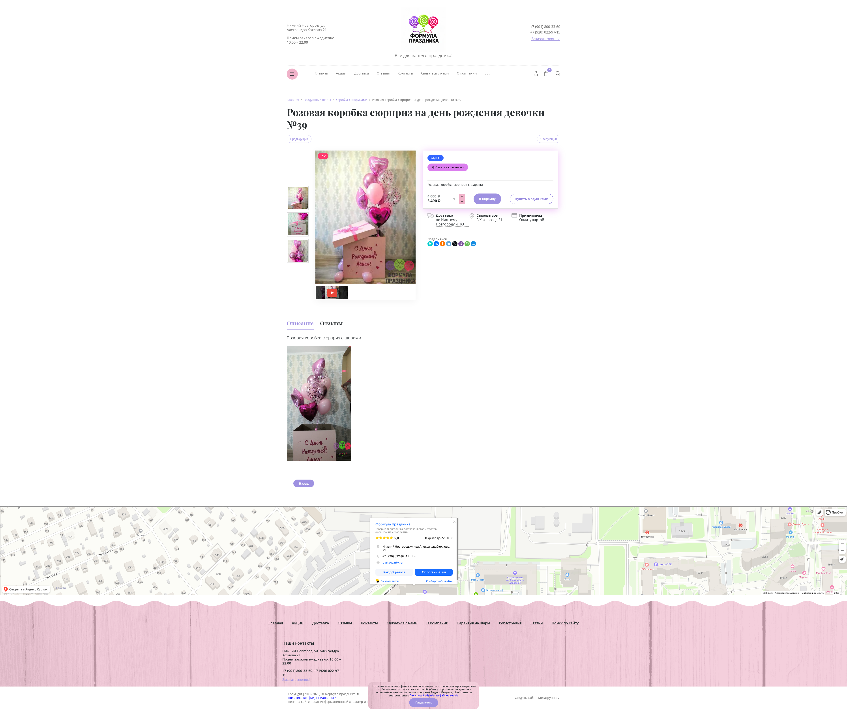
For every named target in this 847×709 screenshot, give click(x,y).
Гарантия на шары (473, 623)
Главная (321, 73)
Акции (341, 73)
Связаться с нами (435, 73)
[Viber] (461, 243)
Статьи (536, 623)
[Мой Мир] (473, 243)
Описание (300, 323)
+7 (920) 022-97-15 (545, 32)
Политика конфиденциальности (312, 698)
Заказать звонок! (545, 38)
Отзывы (383, 73)
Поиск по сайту (565, 623)
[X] (454, 243)
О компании (467, 73)
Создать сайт (525, 698)
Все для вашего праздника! (423, 55)
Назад (304, 483)
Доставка (361, 73)
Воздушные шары (317, 100)
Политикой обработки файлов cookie (433, 695)
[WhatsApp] (467, 243)
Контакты (405, 73)
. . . (487, 73)
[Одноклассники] (442, 243)
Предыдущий (299, 139)
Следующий (548, 139)
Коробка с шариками (351, 100)
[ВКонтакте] (436, 243)
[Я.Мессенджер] (430, 243)
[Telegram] (448, 243)
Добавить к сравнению (448, 167)
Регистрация (510, 623)
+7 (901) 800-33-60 (545, 26)
